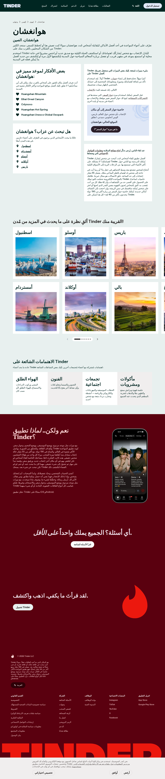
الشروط (14, 709)
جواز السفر (108, 95)
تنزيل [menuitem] (82, 6)
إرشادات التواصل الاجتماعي (22, 722)
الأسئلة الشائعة (65, 700)
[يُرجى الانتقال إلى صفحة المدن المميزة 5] (88, 339)
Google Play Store (146, 704)
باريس (24, 166)
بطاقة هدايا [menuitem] (93, 6)
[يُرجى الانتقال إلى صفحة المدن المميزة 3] (84, 339)
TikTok (112, 704)
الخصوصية (15, 700)
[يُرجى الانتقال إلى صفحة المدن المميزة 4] (86, 339)
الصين (24, 22)
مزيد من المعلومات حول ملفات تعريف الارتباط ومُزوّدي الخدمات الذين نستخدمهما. (101, 765)
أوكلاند (24, 161)
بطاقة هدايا (63, 730)
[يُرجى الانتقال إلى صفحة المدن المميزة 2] (81, 339)
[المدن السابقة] (67, 339)
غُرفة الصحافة (64, 713)
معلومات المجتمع (18, 730)
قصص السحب (65, 709)
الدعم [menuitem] (73, 6)
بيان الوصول (16, 735)
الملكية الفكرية (17, 717)
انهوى (32, 22)
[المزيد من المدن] (97, 339)
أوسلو (24, 156)
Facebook (113, 717)
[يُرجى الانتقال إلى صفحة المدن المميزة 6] (90, 339)
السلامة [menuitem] (64, 6)
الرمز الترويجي (65, 722)
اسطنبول (26, 146)
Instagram (113, 700)
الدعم (61, 726)
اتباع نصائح (115, 150)
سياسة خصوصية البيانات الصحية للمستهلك (28, 704)
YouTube (113, 709)
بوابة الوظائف (90, 700)
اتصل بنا (62, 717)
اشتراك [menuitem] (54, 6)
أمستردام (26, 151)
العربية (19, 685)
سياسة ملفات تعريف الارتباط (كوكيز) (25, 713)
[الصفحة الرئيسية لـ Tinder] (12, 5)
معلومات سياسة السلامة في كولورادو (26, 726)
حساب (114, 78)
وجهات (15, 22)
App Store (142, 700)
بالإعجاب (91, 90)
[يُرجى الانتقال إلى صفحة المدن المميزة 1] (77, 339)
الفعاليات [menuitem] (106, 6)
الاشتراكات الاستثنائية (138, 98)
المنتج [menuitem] (44, 6)
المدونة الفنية (90, 704)
